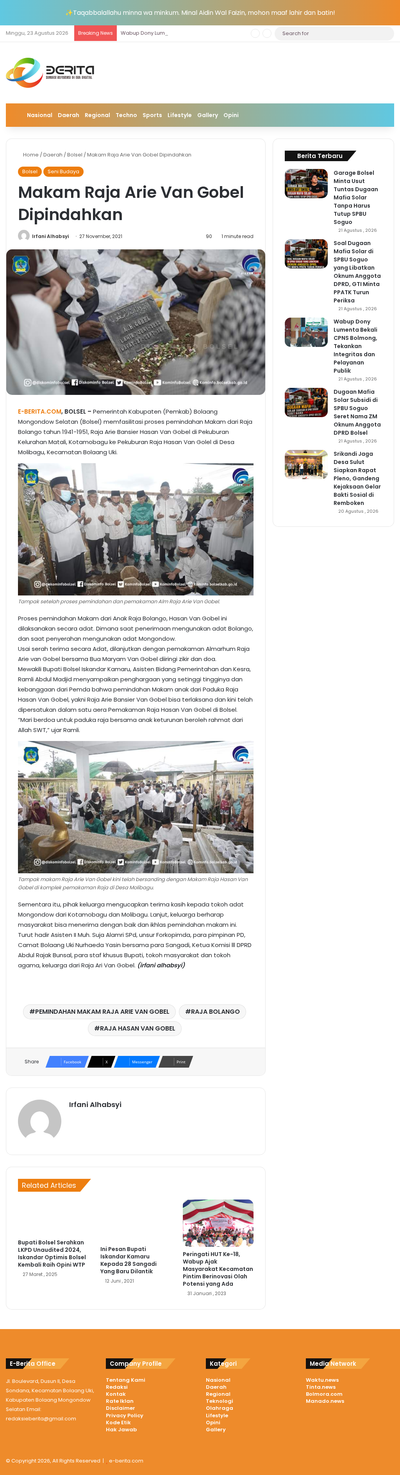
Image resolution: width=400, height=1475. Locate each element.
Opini (231, 115)
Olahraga (219, 1408)
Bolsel (74, 154)
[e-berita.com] (51, 73)
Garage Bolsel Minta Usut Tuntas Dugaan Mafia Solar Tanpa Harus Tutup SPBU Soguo (356, 197)
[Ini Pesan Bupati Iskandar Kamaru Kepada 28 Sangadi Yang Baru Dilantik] (135, 1221)
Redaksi (117, 1387)
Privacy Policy (124, 1415)
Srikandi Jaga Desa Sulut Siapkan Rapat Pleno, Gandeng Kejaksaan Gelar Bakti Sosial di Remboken (357, 478)
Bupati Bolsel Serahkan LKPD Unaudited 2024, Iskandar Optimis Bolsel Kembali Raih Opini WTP (52, 1254)
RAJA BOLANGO (215, 1011)
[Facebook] (83, 1118)
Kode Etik (118, 1422)
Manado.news (325, 1401)
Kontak (116, 1394)
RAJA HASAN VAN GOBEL (137, 1028)
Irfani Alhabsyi (50, 236)
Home (30, 154)
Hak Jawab (121, 1429)
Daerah (68, 115)
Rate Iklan (120, 1401)
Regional (97, 115)
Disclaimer (120, 1408)
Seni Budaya (63, 171)
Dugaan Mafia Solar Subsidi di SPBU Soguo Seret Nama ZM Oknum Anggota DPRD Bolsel (357, 412)
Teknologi (219, 1401)
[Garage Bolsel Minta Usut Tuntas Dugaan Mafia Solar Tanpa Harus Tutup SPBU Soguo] (306, 183)
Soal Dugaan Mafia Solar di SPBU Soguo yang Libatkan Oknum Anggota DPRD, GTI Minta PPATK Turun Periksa (357, 271)
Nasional (39, 115)
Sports (152, 115)
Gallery (207, 115)
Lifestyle (180, 115)
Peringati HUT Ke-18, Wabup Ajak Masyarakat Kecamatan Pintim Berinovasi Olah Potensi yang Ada (218, 1269)
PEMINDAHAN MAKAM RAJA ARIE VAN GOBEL (102, 1011)
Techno (126, 115)
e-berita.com (126, 1460)
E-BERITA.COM (39, 411)
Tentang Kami (125, 1380)
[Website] (74, 1118)
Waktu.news (322, 1380)
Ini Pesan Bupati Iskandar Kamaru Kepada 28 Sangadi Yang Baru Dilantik (128, 1260)
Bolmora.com (324, 1394)
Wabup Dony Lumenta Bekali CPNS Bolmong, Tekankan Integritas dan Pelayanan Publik (230, 33)
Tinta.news (321, 1387)
